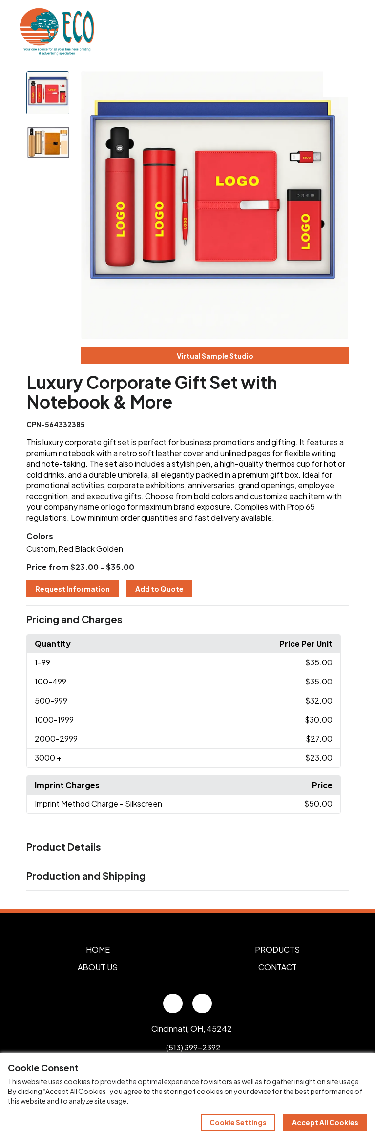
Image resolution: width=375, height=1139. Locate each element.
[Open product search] (325, 32)
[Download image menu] (336, 84)
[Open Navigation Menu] (345, 32)
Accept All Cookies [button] (325, 1122)
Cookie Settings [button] (238, 1122)
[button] (187, 620)
